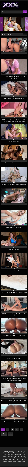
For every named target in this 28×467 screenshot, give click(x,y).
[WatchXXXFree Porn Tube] (11, 5)
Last (10, 434)
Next (4, 434)
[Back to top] (23, 462)
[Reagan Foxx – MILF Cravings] (12, 24)
